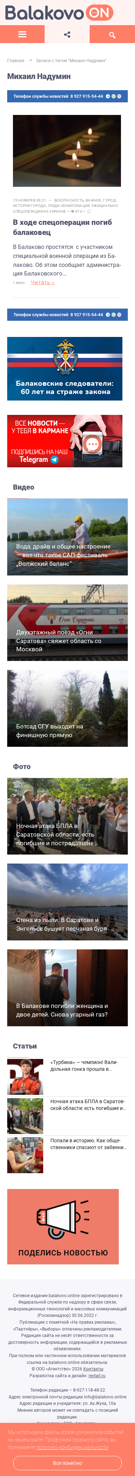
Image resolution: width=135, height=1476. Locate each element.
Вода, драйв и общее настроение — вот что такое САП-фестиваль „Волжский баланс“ (63, 555)
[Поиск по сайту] (112, 34)
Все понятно (67, 1463)
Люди (53, 206)
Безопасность (69, 200)
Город (109, 200)
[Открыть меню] (22, 34)
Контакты (93, 1368)
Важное (94, 200)
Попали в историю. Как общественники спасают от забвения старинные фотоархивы (88, 1147)
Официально (104, 206)
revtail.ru (97, 1375)
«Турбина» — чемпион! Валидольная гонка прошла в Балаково (84, 1069)
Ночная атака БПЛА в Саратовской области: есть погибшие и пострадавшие (55, 834)
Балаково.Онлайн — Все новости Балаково (59, 12)
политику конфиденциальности (72, 1447)
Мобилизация (75, 206)
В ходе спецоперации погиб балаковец (62, 227)
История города (29, 206)
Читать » (43, 282)
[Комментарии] (89, 211)
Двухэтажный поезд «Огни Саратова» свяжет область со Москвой (59, 641)
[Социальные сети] (67, 34)
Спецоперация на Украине (39, 211)
